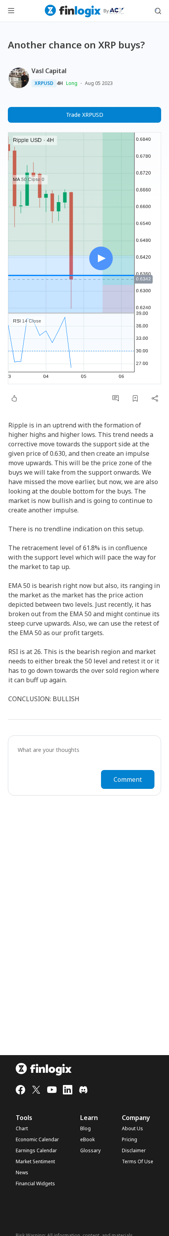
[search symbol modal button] (158, 11)
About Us (132, 1128)
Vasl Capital (48, 70)
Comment (128, 779)
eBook (87, 1140)
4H (60, 83)
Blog (85, 1128)
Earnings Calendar (36, 1151)
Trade (84, 114)
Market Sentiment (35, 1162)
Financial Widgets (35, 1184)
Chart (22, 1128)
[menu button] (11, 11)
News (22, 1173)
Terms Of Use (137, 1162)
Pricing (129, 1140)
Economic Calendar (37, 1140)
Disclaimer (134, 1151)
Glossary (90, 1151)
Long (71, 83)
